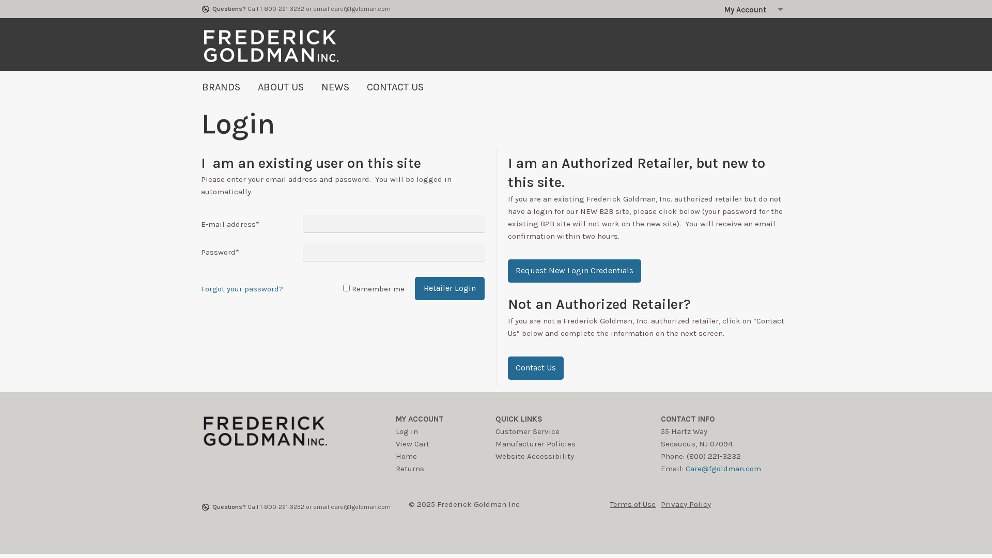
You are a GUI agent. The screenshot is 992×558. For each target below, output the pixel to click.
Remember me (378, 288)
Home (406, 456)
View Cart (412, 443)
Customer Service (527, 431)
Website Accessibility (534, 456)
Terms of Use (633, 504)
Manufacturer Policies (535, 443)
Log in (407, 431)
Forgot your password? (242, 288)
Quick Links (518, 419)
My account (420, 419)
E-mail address (230, 224)
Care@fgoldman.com (723, 468)
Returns (410, 468)
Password (220, 252)
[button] (574, 271)
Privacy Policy (686, 504)
